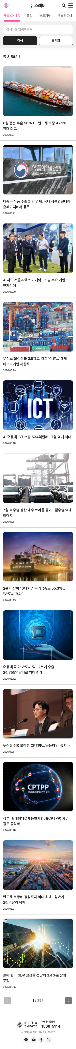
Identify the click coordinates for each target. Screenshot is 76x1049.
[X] (49, 1040)
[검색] (64, 5)
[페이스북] (41, 1040)
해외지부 (45, 16)
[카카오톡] (26, 1040)
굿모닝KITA (12, 16)
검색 (20, 41)
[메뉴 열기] (70, 5)
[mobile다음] (68, 1000)
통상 (29, 16)
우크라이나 (65, 16)
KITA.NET (6, 5)
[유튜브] (34, 1040)
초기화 (56, 41)
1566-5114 (50, 1026)
